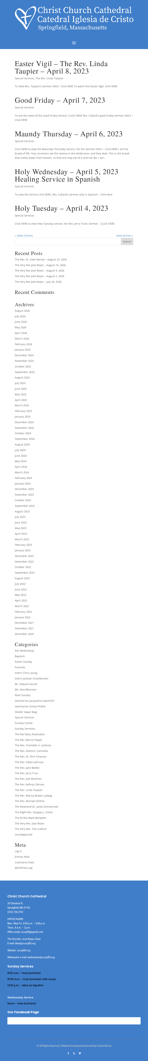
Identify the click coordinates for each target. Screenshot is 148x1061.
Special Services (24, 78)
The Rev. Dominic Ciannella (31, 751)
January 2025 (23, 416)
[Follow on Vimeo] (80, 1053)
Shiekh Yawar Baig (26, 712)
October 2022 (23, 567)
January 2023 (23, 550)
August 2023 (22, 511)
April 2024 (21, 466)
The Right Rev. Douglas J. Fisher (34, 812)
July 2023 (20, 517)
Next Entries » (124, 235)
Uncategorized (23, 834)
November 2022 (24, 561)
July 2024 (20, 450)
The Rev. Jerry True (26, 773)
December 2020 (24, 634)
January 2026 (23, 349)
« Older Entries (24, 235)
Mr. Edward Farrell (26, 684)
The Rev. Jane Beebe (27, 767)
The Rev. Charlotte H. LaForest (33, 745)
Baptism (20, 656)
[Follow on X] (74, 1053)
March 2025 (22, 405)
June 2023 (21, 522)
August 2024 (22, 444)
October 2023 (23, 500)
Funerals (20, 667)
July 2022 (20, 584)
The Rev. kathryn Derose (29, 784)
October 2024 (23, 433)
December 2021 (24, 622)
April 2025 (21, 400)
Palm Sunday (23, 695)
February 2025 (23, 411)
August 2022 (22, 578)
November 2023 (24, 494)
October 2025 (23, 366)
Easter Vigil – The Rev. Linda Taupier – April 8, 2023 (61, 67)
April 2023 (21, 533)
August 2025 (22, 377)
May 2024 (20, 461)
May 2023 (20, 528)
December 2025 (24, 355)
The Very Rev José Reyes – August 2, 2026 (39, 276)
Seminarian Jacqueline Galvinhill (34, 700)
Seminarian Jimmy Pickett (30, 706)
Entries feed (22, 856)
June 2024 (21, 455)
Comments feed (24, 862)
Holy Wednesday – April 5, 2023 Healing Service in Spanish (67, 175)
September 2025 (25, 372)
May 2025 (20, 394)
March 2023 (22, 539)
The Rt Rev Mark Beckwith (30, 818)
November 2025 (24, 361)
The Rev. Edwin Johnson (29, 762)
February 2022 (23, 611)
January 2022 (23, 617)
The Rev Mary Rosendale (30, 734)
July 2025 (20, 383)
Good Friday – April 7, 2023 (60, 100)
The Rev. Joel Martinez (28, 778)
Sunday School (23, 723)
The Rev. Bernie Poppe (28, 740)
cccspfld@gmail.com (32, 932)
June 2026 (21, 321)
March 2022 (22, 606)
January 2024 (23, 483)
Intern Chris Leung (26, 673)
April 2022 (21, 600)
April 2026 (21, 333)
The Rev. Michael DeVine (30, 801)
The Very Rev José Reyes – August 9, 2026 (39, 270)
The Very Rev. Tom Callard (30, 829)
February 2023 (23, 544)
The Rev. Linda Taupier (49, 78)
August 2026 (22, 310)
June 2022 (21, 589)
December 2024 (24, 422)
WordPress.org (23, 868)
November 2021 (24, 628)
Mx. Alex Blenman (25, 689)
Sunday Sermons (25, 728)
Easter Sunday (23, 661)
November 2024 (24, 428)
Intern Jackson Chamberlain (31, 678)
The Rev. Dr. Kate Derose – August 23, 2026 (41, 259)
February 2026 (23, 344)
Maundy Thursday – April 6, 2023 (69, 133)
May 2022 (20, 595)
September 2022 (25, 572)
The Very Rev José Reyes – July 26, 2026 (38, 281)
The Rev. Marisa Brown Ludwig (33, 795)
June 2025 (21, 388)
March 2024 (22, 472)
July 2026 (20, 316)
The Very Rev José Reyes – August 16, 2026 (40, 265)
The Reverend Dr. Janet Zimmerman (36, 806)
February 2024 (23, 478)
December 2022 (24, 556)
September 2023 (25, 506)
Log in (18, 851)
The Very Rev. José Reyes (29, 823)
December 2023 (24, 489)
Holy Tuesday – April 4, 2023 (61, 208)
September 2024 (25, 439)
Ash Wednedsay (24, 650)
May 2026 (20, 327)
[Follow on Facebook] (68, 1053)
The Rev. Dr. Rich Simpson (31, 756)
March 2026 (22, 338)
